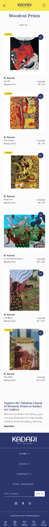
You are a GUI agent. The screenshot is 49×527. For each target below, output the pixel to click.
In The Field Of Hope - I (14, 259)
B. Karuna (9, 78)
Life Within (8, 318)
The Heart (8, 377)
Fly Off (7, 81)
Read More (9, 426)
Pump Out (8, 200)
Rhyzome (36, 515)
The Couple (9, 140)
